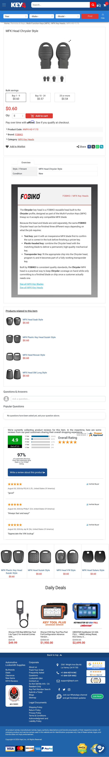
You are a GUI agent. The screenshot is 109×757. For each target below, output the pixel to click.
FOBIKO (19, 134)
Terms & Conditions (37, 715)
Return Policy (35, 710)
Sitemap (32, 697)
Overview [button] (26, 162)
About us (33, 667)
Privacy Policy (35, 713)
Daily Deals (55, 587)
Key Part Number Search (40, 689)
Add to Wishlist (17, 146)
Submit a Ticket (35, 692)
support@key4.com (69, 681)
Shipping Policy (35, 707)
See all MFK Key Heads (31, 287)
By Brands (10, 670)
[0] (104, 5)
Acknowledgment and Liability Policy (38, 719)
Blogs (31, 695)
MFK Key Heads (58, 23)
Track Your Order (36, 670)
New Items (10, 678)
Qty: (8, 115)
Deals (8, 672)
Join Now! (97, 696)
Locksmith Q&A (36, 678)
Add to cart (41, 115)
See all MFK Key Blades (31, 284)
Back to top (52, 655)
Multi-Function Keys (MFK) (38, 23)
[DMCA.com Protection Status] (82, 748)
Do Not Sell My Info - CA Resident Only (39, 685)
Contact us (34, 681)
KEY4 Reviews (12, 681)
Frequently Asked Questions (36, 674)
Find (90, 16)
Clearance (10, 675)
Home (6, 23)
